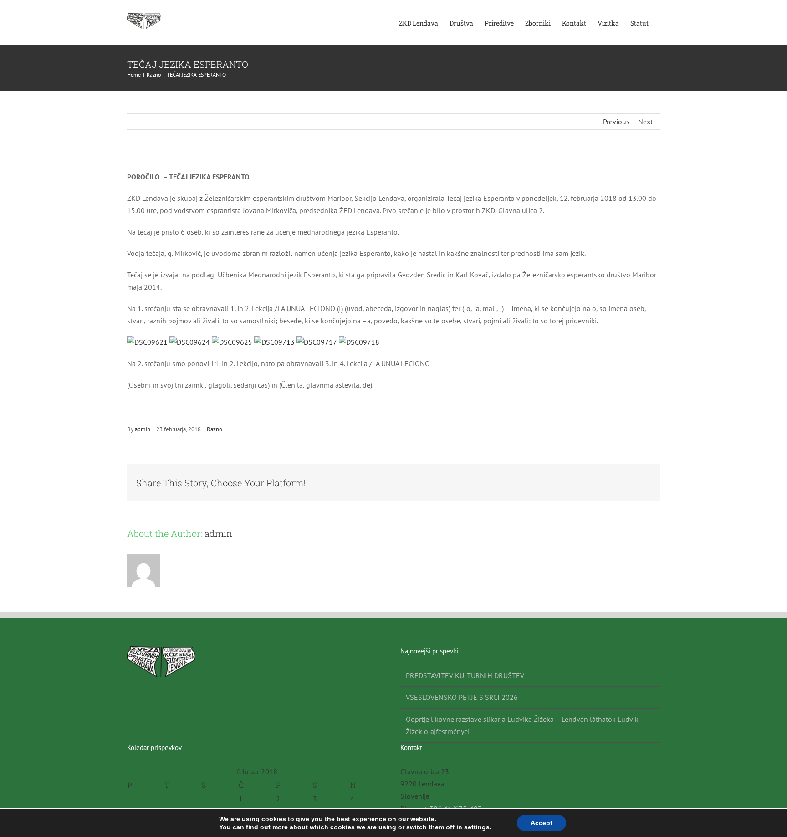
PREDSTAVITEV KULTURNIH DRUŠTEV (465, 675)
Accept (541, 823)
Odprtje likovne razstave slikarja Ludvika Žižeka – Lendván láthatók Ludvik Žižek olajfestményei (522, 725)
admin (142, 429)
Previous (616, 121)
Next (645, 121)
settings (477, 827)
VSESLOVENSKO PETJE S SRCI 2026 (462, 697)
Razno (214, 429)
